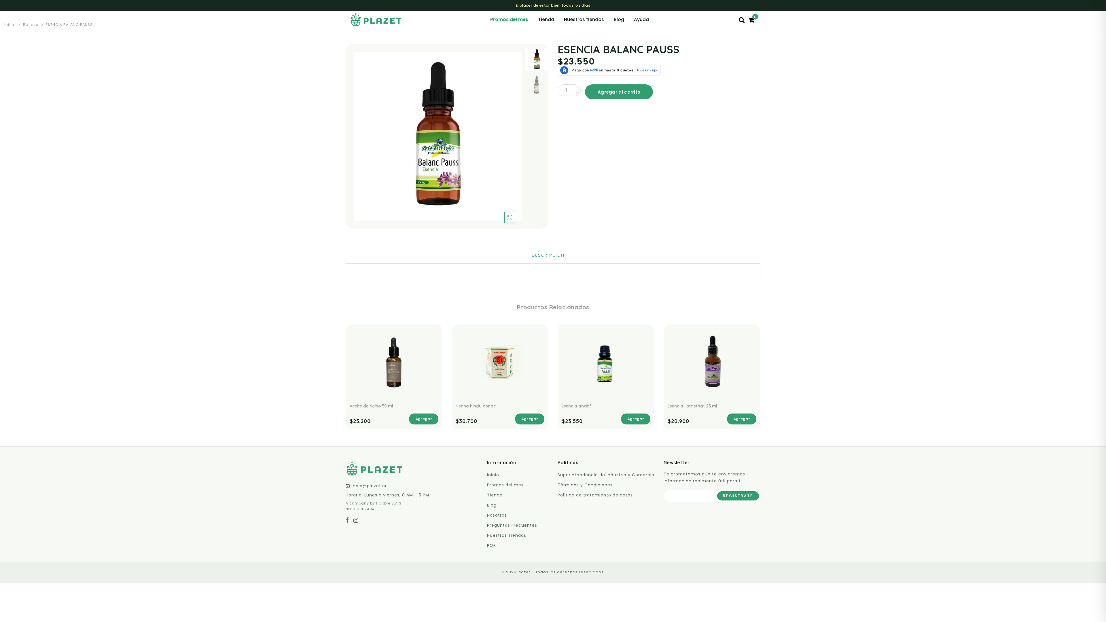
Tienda (546, 19)
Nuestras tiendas (584, 19)
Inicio (10, 24)
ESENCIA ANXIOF (576, 406)
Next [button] (504, 139)
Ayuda (641, 19)
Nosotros (497, 515)
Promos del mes (509, 19)
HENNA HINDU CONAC (476, 406)
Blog (619, 19)
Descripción (548, 255)
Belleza (31, 24)
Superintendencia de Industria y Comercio (606, 475)
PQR (491, 545)
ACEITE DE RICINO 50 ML (371, 406)
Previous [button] (356, 139)
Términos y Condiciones (585, 485)
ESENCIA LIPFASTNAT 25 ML (692, 406)
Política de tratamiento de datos (595, 495)
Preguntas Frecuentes (512, 525)
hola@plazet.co (370, 486)
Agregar (423, 418)
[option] (438, 136)
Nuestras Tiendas (506, 535)
